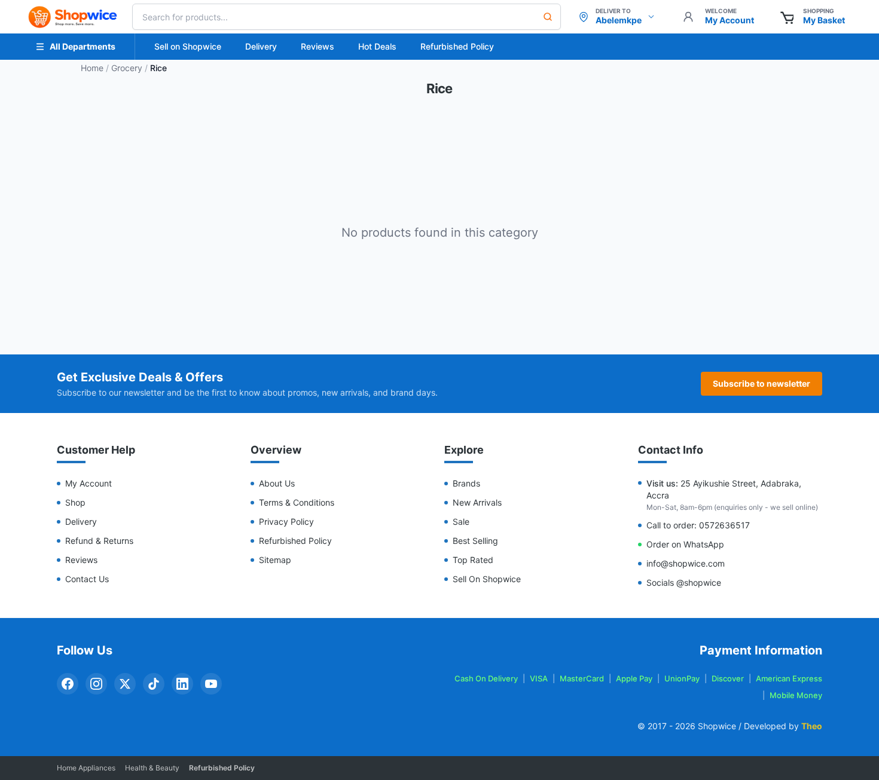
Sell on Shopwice (187, 46)
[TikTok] (153, 684)
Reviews (317, 46)
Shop (75, 502)
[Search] (547, 16)
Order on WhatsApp (685, 544)
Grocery (126, 68)
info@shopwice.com (685, 563)
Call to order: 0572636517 (698, 525)
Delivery (261, 46)
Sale (461, 521)
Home (92, 68)
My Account (88, 483)
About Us (277, 483)
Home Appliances (86, 767)
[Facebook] (67, 684)
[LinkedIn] (182, 684)
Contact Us (87, 579)
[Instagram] (96, 684)
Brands (466, 483)
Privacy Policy (286, 521)
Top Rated (473, 560)
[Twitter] (125, 684)
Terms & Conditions (296, 502)
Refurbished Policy (457, 46)
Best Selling (475, 541)
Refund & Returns (99, 541)
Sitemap (275, 560)
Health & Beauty (152, 767)
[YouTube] (211, 684)
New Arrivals (477, 502)
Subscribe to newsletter (761, 383)
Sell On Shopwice (487, 579)
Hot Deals (377, 46)
